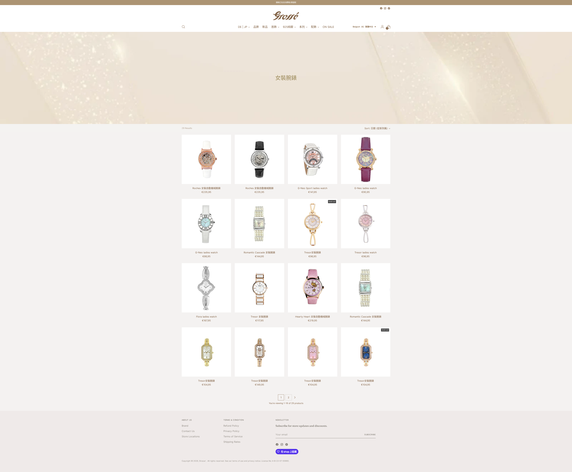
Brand (185, 425)
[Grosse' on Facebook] (381, 8)
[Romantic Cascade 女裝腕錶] (259, 223)
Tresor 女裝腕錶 (259, 316)
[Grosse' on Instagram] (385, 8)
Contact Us (188, 431)
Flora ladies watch (206, 316)
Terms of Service (233, 436)
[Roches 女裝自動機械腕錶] (206, 159)
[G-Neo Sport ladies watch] (312, 159)
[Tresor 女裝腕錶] (259, 287)
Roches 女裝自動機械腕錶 (206, 188)
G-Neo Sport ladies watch (312, 188)
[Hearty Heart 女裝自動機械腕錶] (312, 287)
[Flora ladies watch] (206, 287)
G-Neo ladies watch (365, 188)
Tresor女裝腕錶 (312, 252)
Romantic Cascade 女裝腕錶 (259, 252)
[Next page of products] (295, 397)
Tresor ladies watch (366, 252)
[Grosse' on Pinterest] (389, 8)
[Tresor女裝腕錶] (312, 223)
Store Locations (191, 436)
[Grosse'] (286, 16)
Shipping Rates (231, 441)
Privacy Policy (231, 431)
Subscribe (370, 434)
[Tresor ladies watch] (365, 223)
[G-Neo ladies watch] (365, 159)
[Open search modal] (183, 27)
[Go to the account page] (382, 27)
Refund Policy (231, 425)
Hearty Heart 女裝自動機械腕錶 (312, 316)
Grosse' (202, 461)
